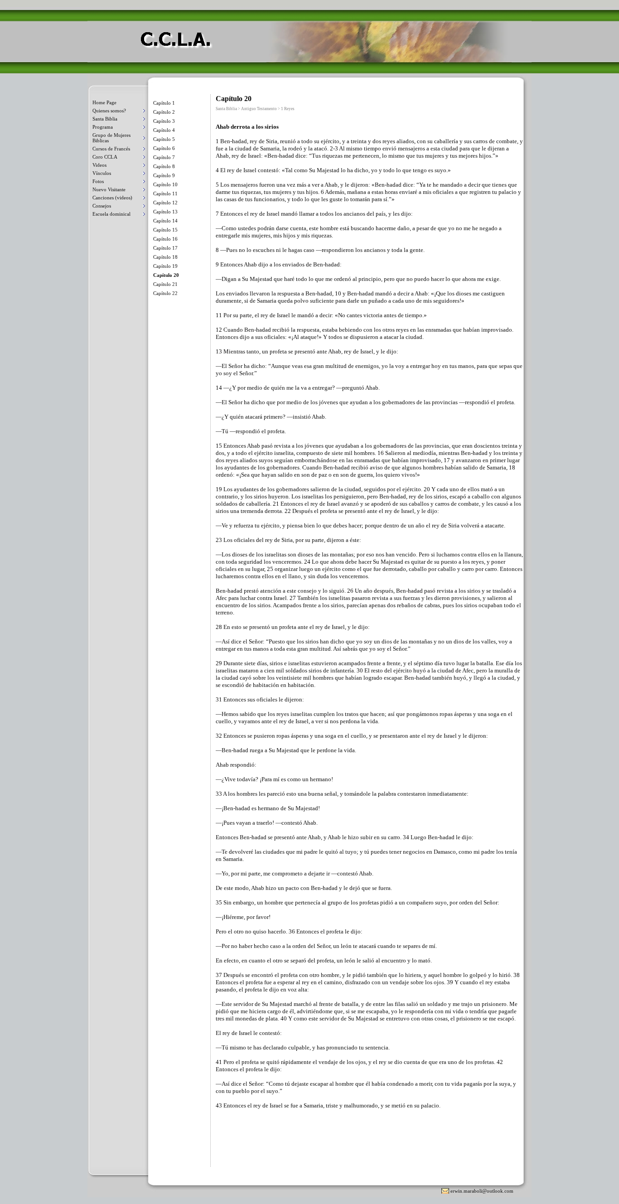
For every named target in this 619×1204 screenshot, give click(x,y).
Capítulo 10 (165, 184)
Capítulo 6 (164, 148)
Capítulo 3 (164, 121)
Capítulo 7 (164, 157)
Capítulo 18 (165, 257)
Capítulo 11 (165, 193)
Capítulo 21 (165, 284)
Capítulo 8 (164, 166)
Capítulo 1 (164, 103)
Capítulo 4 (164, 130)
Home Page (104, 102)
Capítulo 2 (164, 112)
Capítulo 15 (165, 229)
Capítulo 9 (164, 175)
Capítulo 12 (165, 202)
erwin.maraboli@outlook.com (481, 1191)
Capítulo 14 (165, 220)
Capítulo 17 (165, 248)
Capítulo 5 (164, 139)
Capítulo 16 (165, 239)
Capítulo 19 (165, 266)
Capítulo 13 (165, 211)
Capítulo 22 (165, 293)
